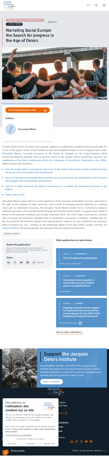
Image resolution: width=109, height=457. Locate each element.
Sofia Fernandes (65, 264)
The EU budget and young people (80, 258)
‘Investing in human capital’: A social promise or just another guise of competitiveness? (78, 282)
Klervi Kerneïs (64, 323)
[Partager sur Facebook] (28, 262)
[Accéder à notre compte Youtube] (86, 441)
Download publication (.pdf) (22, 110)
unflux (104, 451)
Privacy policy (18, 450)
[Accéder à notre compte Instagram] (76, 441)
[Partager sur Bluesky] (21, 262)
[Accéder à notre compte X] (81, 441)
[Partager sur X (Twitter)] (15, 262)
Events (60, 426)
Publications (63, 422)
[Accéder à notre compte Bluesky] (91, 441)
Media (59, 431)
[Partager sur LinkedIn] (8, 262)
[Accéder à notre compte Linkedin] (72, 441)
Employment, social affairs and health (25, 20)
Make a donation (51, 381)
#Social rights (11, 234)
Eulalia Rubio (76, 264)
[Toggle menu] (104, 5)
